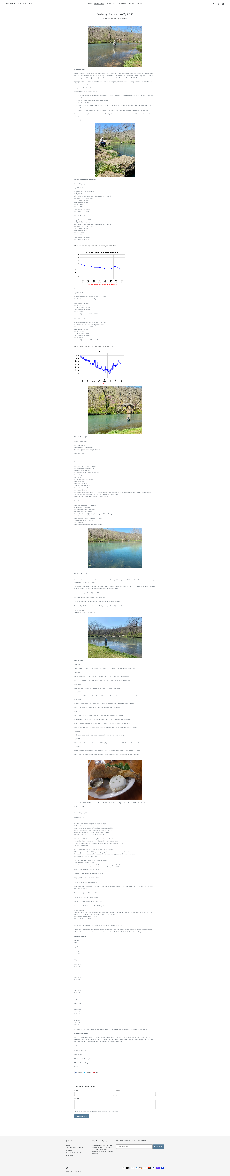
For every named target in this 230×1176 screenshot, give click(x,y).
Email (118, 1090)
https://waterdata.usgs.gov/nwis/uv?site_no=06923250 (93, 346)
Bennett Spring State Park (75, 1148)
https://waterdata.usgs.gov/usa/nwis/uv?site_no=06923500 (95, 246)
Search (68, 1145)
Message (77, 1098)
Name (76, 1090)
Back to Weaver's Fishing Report (116, 1129)
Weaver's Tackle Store (18, 4)
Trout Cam (69, 1150)
